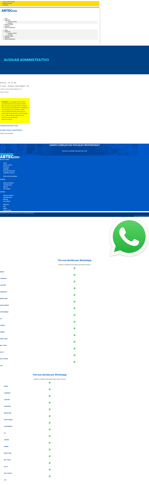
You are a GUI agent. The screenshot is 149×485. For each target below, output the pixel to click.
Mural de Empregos (10, 27)
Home (6, 18)
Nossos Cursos (9, 24)
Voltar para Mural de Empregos (10, 95)
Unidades (7, 26)
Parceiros (10, 23)
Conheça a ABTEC (12, 21)
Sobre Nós (7, 20)
